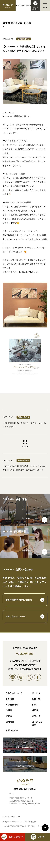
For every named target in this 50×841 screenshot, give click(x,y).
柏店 (34, 704)
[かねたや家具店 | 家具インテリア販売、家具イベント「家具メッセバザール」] (8, 5)
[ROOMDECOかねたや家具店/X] (29, 677)
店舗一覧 (36, 699)
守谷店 (9, 716)
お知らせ (36, 716)
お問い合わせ (12, 730)
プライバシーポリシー (11, 817)
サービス (36, 693)
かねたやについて (14, 693)
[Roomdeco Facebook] (37, 677)
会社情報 (10, 699)
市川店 (9, 710)
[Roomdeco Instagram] (20, 677)
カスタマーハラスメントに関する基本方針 (19, 822)
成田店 (35, 710)
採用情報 (10, 722)
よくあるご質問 (37, 723)
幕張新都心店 (12, 704)
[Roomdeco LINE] (12, 677)
